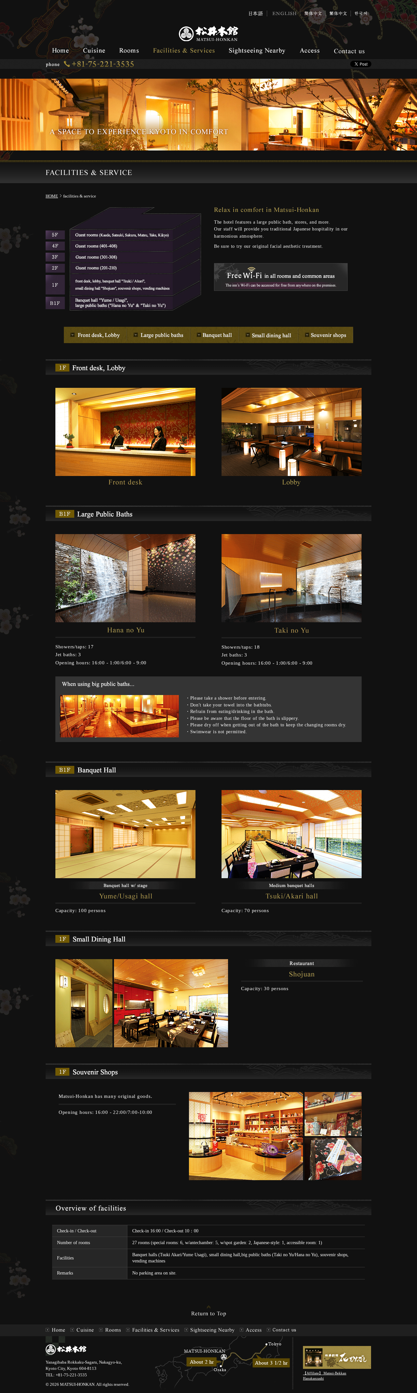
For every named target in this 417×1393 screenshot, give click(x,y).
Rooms (129, 51)
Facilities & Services (184, 51)
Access (310, 51)
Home (60, 51)
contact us (349, 51)
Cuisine (94, 51)
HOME (52, 196)
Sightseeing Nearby (257, 51)
